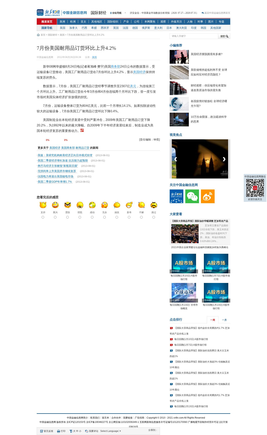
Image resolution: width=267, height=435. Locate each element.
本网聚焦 (149, 21)
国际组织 (112, 21)
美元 (133, 86)
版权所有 (61, 422)
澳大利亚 (181, 27)
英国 (116, 27)
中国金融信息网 (47, 422)
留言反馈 (48, 431)
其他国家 (215, 27)
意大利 (158, 27)
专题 (221, 21)
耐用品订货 (82, 147)
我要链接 (128, 417)
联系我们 (95, 417)
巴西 (84, 27)
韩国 (203, 27)
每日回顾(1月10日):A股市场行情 (191, 339)
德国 (135, 27)
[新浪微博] (209, 202)
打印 (63, 431)
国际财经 (98, 13)
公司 (136, 21)
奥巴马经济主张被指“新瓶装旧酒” (58, 165)
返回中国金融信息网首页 (217, 13)
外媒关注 (176, 21)
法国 (125, 27)
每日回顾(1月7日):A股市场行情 (190, 344)
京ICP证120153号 (76, 422)
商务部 (115, 66)
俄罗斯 (146, 27)
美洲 (62, 21)
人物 (190, 21)
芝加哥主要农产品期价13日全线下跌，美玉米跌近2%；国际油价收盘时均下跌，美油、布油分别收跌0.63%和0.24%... (214, 233)
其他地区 (96, 21)
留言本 (105, 417)
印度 (194, 27)
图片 (211, 21)
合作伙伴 (116, 417)
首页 (43, 35)
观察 (163, 21)
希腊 (94, 27)
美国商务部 (68, 147)
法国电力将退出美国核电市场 (56, 176)
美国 (62, 27)
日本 (169, 27)
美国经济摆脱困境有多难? (206, 54)
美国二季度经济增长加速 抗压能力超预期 (63, 160)
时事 (200, 21)
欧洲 (73, 21)
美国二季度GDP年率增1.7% (55, 181)
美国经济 (139, 72)
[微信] (193, 202)
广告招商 (139, 417)
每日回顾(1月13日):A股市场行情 (191, 406)
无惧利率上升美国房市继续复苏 (57, 171)
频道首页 (46, 21)
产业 (126, 21)
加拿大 (73, 27)
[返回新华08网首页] (82, 130)
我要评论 (93, 431)
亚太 (83, 21)
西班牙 (105, 27)
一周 (212, 320)
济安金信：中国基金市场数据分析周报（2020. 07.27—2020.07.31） (164, 13)
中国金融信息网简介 (77, 417)
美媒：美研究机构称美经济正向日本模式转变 (65, 155)
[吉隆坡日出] (201, 177)
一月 (224, 320)
